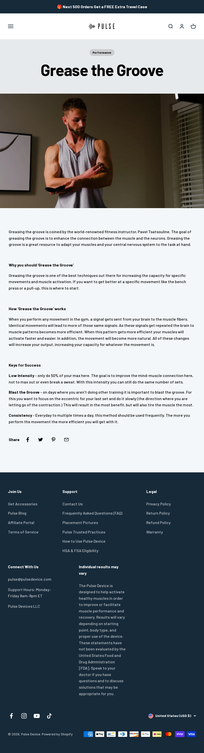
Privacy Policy (158, 503)
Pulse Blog (17, 513)
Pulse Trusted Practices (83, 531)
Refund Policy (158, 522)
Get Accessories (22, 503)
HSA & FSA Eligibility (80, 550)
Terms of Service (23, 531)
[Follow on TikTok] (49, 716)
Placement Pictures (80, 522)
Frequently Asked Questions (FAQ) (92, 513)
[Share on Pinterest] (53, 440)
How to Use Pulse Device (83, 541)
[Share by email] (66, 440)
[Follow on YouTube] (36, 716)
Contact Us (72, 503)
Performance (102, 52)
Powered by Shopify (57, 734)
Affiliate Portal (21, 522)
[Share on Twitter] (41, 440)
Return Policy (158, 513)
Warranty (154, 531)
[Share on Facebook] (28, 440)
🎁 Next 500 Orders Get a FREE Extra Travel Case (102, 6)
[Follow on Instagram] (24, 716)
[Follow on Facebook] (11, 716)
